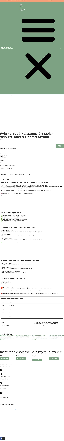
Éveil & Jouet (22, 9)
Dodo (21, 90)
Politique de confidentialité (6, 435)
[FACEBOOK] (1, 438)
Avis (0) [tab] (28, 174)
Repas (21, 5)
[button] (38, 48)
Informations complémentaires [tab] (17, 174)
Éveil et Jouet (4, 423)
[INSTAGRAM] (3, 438)
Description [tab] (3, 174)
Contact (21, 10)
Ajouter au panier (60, 146)
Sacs (21, 4)
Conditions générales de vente (7, 432)
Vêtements (22, 85)
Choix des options (21, 358)
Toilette (21, 89)
